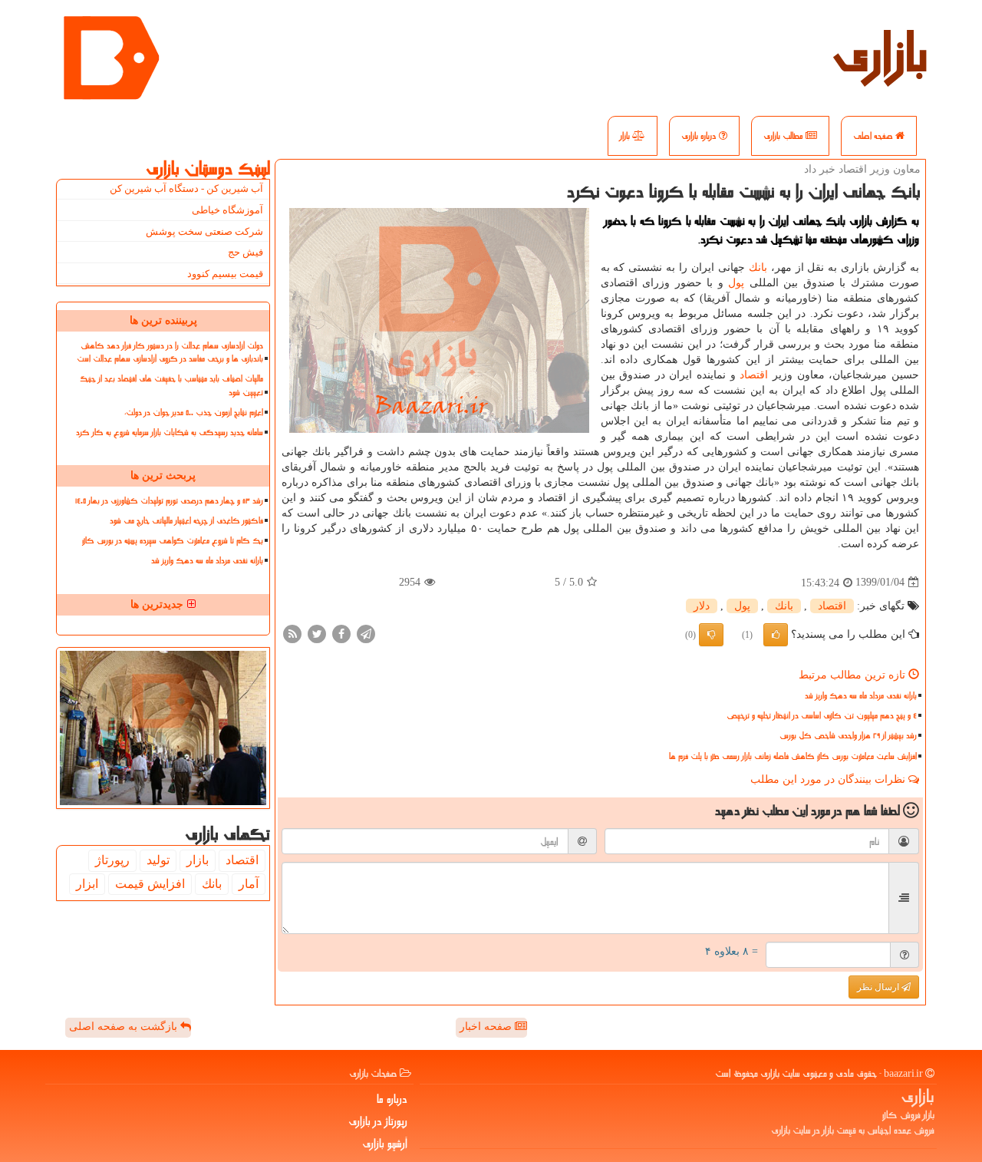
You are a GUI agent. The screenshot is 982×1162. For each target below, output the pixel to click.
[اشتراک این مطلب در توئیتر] (317, 633)
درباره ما (392, 1099)
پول (736, 283)
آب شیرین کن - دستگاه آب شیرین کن (186, 188)
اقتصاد (754, 375)
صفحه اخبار (487, 1026)
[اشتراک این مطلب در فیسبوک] (341, 633)
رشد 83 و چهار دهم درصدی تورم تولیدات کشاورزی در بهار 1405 (169, 500)
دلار (702, 606)
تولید (158, 860)
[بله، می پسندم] (775, 634)
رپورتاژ (112, 860)
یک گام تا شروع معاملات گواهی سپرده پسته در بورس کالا (172, 540)
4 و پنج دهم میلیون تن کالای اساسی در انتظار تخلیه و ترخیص (822, 715)
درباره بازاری (700, 136)
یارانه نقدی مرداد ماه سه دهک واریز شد (861, 695)
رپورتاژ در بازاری (377, 1121)
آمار (249, 883)
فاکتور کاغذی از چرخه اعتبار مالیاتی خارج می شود (186, 520)
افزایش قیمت (150, 883)
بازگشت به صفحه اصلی (124, 1026)
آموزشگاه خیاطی (227, 210)
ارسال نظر (879, 987)
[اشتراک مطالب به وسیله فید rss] (292, 633)
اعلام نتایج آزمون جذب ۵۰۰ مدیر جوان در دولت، (193, 412)
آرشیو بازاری (384, 1143)
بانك (758, 267)
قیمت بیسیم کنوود (225, 273)
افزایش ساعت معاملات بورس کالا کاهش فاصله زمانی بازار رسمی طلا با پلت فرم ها (793, 756)
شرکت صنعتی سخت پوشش (204, 231)
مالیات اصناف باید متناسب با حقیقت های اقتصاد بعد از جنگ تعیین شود (171, 385)
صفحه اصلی (874, 136)
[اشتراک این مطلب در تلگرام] (366, 633)
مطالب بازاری (784, 136)
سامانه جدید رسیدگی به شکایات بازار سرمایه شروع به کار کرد (169, 432)
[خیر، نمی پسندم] (711, 634)
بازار (626, 136)
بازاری (880, 53)
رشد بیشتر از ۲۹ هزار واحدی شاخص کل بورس (848, 735)
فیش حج (245, 252)
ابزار (87, 883)
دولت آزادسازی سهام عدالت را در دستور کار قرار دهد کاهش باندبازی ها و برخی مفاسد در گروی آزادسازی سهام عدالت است (170, 352)
